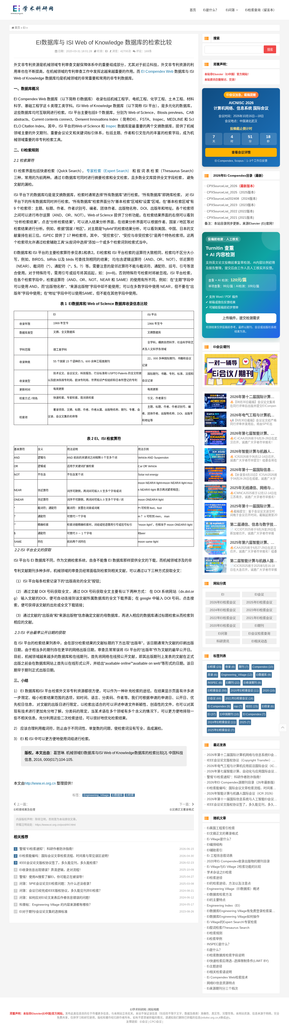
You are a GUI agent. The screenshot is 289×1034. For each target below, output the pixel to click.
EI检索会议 (217, 690)
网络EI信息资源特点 (221, 983)
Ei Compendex (219, 706)
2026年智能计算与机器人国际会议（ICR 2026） (241, 793)
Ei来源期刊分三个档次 (222, 988)
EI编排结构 (214, 844)
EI (24, 27)
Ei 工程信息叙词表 (220, 855)
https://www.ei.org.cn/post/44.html (55, 824)
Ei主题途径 (214, 966)
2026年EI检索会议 (223, 602)
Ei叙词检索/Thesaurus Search (228, 927)
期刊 (243, 666)
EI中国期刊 (229, 714)
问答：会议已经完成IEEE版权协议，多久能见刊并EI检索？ (60, 890)
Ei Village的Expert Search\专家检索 (232, 922)
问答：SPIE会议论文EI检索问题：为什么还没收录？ (56, 883)
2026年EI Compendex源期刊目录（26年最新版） (242, 782)
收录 (230, 666)
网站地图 (153, 1009)
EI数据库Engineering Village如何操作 (233, 916)
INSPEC (215, 682)
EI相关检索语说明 (219, 972)
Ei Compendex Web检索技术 (227, 977)
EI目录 (268, 706)
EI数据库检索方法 (219, 894)
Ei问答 (230, 10)
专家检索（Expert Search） (108, 171)
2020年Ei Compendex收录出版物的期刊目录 (238, 861)
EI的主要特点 (216, 900)
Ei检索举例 (214, 938)
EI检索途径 (214, 877)
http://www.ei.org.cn (40, 783)
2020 (269, 690)
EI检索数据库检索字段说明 (226, 955)
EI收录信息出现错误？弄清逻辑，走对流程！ (50, 870)
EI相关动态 (259, 641)
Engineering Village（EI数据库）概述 (233, 889)
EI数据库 (117, 795)
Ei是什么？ (211, 10)
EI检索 (130, 795)
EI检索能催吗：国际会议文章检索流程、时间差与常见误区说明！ (65, 856)
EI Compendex (254, 714)
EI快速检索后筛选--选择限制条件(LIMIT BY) (238, 961)
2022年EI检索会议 (223, 618)
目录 (212, 674)
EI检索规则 (214, 933)
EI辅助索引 (214, 850)
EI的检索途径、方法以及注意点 (229, 883)
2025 (245, 722)
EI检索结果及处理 (24, 809)
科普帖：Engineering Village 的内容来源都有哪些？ (55, 904)
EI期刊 (259, 625)
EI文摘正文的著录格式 (222, 833)
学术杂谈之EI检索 (219, 872)
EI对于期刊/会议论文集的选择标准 (43, 911)
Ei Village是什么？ (220, 839)
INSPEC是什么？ (219, 944)
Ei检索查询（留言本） (260, 10)
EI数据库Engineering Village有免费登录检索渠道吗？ (244, 911)
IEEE (252, 706)
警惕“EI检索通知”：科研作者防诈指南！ (47, 849)
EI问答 (222, 633)
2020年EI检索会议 (223, 625)
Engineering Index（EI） (224, 905)
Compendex (262, 666)
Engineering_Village (96, 795)
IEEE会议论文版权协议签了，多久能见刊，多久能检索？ (59, 863)
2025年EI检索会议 (259, 602)
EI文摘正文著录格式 (182, 809)
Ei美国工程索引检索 (221, 828)
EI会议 (259, 594)
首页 (193, 10)
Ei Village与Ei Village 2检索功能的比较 (234, 866)
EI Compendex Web (157, 71)
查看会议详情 (241, 152)
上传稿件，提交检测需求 (241, 318)
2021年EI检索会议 (259, 618)
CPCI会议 (156, 1021)
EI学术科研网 (31, 10)
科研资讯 (223, 641)
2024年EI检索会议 (223, 610)
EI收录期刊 (252, 682)
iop (238, 706)
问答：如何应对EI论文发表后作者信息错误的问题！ (55, 897)
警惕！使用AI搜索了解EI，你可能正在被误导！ (52, 877)
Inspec (111, 126)
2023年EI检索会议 (259, 610)
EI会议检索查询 (259, 633)
